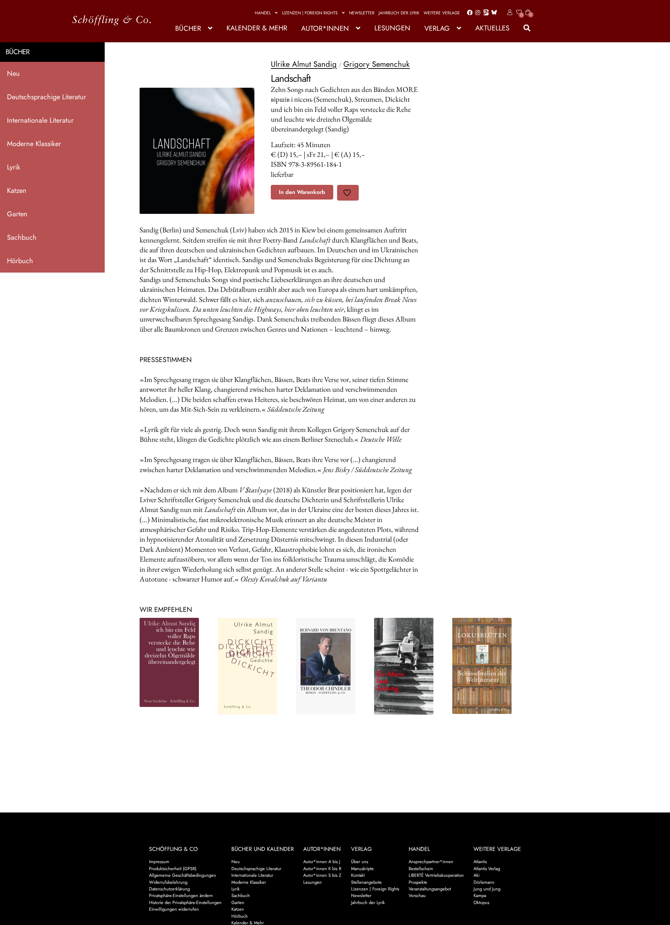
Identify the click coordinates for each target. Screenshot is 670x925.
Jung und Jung (487, 889)
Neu (13, 73)
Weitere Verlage (442, 13)
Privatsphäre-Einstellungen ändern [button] (181, 895)
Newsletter (361, 13)
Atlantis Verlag (487, 868)
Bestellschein (421, 868)
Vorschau (417, 895)
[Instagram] (476, 13)
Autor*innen (325, 28)
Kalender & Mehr (256, 28)
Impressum (159, 861)
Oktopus (481, 902)
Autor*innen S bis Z (322, 875)
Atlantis (480, 861)
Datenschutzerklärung (169, 889)
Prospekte (418, 882)
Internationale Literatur (40, 120)
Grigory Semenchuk (376, 64)
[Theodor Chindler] (329, 666)
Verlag (437, 28)
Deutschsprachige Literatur (46, 97)
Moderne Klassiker (34, 144)
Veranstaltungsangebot (430, 889)
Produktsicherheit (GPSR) (172, 868)
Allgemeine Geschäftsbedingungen (182, 875)
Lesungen (392, 28)
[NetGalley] (485, 12)
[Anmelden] (509, 12)
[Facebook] (468, 13)
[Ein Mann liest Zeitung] (407, 666)
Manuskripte (362, 868)
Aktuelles (492, 28)
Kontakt (358, 875)
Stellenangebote (366, 882)
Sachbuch (22, 237)
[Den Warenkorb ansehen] (528, 8)
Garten (17, 214)
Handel (263, 13)
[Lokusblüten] (485, 666)
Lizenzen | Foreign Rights (310, 13)
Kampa (480, 895)
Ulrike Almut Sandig (304, 64)
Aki (476, 875)
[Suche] (523, 28)
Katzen (17, 191)
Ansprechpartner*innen (431, 861)
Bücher (188, 28)
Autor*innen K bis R (322, 868)
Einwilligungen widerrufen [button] (174, 909)
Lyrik (13, 167)
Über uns (359, 861)
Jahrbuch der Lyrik (399, 13)
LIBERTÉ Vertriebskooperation (436, 875)
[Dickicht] (251, 666)
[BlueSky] (493, 13)
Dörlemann (484, 882)
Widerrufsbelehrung (168, 882)
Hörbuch (20, 261)
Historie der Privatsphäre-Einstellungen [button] (185, 902)
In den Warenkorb (302, 192)
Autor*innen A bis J (321, 861)
